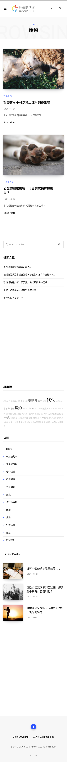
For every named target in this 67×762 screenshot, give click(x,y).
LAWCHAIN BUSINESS (43, 737)
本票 (5, 408)
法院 (20, 401)
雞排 (16, 422)
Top (34, 756)
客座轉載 (7, 96)
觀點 (8, 532)
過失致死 (58, 409)
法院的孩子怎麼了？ (13, 298)
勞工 (40, 401)
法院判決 (52, 414)
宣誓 (44, 401)
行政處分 (6, 401)
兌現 (20, 414)
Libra (30, 408)
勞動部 (33, 401)
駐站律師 (10, 540)
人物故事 (34, 422)
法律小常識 (11, 502)
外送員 (11, 408)
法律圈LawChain (21, 737)
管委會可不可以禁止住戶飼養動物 (26, 102)
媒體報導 (10, 479)
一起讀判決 (8, 182)
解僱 (28, 422)
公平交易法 (37, 409)
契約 (18, 408)
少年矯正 (6, 422)
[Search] (58, 8)
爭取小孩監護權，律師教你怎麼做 (19, 290)
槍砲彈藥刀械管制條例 (54, 418)
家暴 (24, 422)
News (9, 449)
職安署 (25, 401)
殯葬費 (24, 414)
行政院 (6, 417)
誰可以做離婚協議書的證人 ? (17, 267)
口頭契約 (21, 418)
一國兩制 (31, 414)
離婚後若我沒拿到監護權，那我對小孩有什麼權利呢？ (29, 274)
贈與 (21, 422)
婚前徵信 (28, 418)
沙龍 (8, 494)
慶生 (12, 422)
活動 (8, 509)
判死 (45, 414)
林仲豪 (43, 418)
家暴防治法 (39, 414)
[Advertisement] (33, 343)
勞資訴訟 (59, 414)
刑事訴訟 (14, 401)
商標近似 (35, 418)
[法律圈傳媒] (23, 9)
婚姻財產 (59, 401)
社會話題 (10, 525)
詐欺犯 (25, 409)
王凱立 (51, 409)
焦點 (8, 517)
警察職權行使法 (12, 414)
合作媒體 (10, 471)
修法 (50, 400)
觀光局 (45, 408)
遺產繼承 (47, 422)
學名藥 (40, 422)
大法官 (54, 422)
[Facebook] (33, 726)
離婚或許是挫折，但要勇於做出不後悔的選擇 (25, 282)
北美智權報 (11, 464)
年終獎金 (13, 418)
